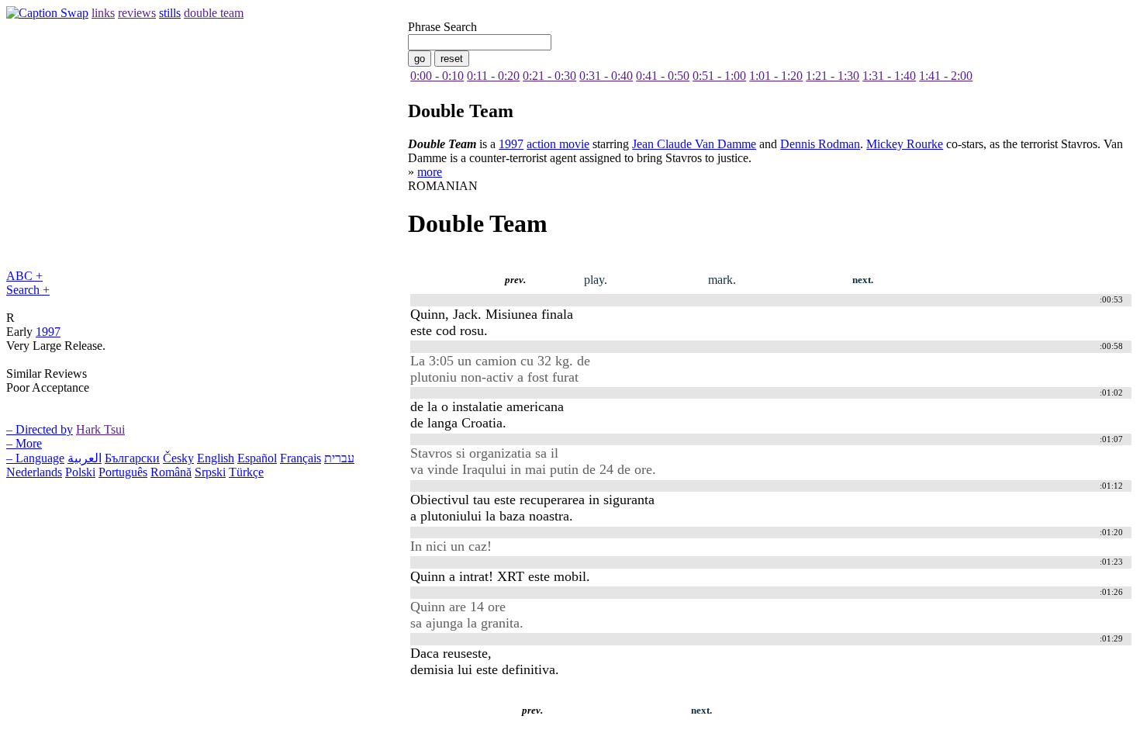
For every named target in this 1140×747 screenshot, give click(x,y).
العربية (84, 458)
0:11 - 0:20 (493, 75)
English (215, 458)
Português (122, 472)
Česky (178, 458)
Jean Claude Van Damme (694, 143)
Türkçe (246, 472)
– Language (35, 458)
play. (595, 279)
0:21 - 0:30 (549, 75)
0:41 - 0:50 (662, 75)
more (429, 171)
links (103, 12)
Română (171, 472)
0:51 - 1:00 (719, 75)
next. (862, 280)
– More (24, 443)
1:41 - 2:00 (945, 75)
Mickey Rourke (904, 143)
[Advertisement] (288, 735)
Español (257, 458)
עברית (339, 458)
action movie (558, 143)
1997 (48, 331)
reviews (137, 12)
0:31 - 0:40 (606, 75)
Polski (80, 472)
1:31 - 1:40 (889, 75)
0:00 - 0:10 (437, 75)
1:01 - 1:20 (776, 75)
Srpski (210, 472)
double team (214, 12)
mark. (722, 279)
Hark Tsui (100, 429)
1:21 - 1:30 (832, 75)
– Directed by (39, 429)
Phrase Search (442, 26)
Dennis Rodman (820, 143)
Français (300, 458)
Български (132, 458)
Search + (28, 289)
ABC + (24, 275)
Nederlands (34, 472)
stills (170, 12)
